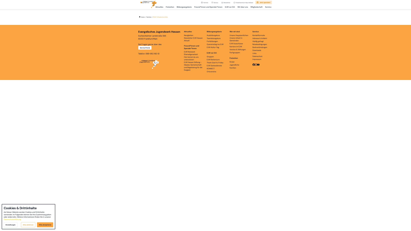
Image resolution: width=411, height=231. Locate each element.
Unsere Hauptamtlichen (239, 35)
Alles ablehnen (28, 225)
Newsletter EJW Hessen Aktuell (193, 39)
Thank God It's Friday (215, 62)
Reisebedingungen (259, 44)
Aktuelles (159, 7)
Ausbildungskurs (213, 35)
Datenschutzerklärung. (12, 219)
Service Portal (145, 48)
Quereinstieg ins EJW (215, 44)
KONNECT (211, 68)
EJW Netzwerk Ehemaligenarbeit (191, 53)
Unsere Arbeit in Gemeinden (236, 39)
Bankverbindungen (259, 47)
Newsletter (227, 2)
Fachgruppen (235, 52)
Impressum (256, 59)
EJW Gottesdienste (214, 65)
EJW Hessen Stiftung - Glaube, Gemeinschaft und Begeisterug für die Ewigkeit (193, 66)
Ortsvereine (211, 71)
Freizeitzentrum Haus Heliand (244, 2)
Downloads (256, 50)
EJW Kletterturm (213, 59)
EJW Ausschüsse (236, 43)
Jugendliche (234, 65)
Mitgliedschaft (257, 7)
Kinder (232, 62)
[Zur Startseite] (148, 4)
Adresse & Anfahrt (259, 38)
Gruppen (210, 57)
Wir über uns (243, 7)
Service (216, 2)
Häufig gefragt (258, 41)
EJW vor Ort (230, 7)
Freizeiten (170, 7)
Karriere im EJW (236, 46)
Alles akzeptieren (45, 225)
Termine (205, 2)
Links (254, 53)
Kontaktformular (258, 35)
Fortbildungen (212, 41)
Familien (233, 68)
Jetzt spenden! (265, 2)
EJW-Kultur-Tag (213, 47)
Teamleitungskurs (214, 38)
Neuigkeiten (188, 35)
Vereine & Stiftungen (238, 49)
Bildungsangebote (184, 7)
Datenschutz (257, 56)
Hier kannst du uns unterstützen (191, 58)
